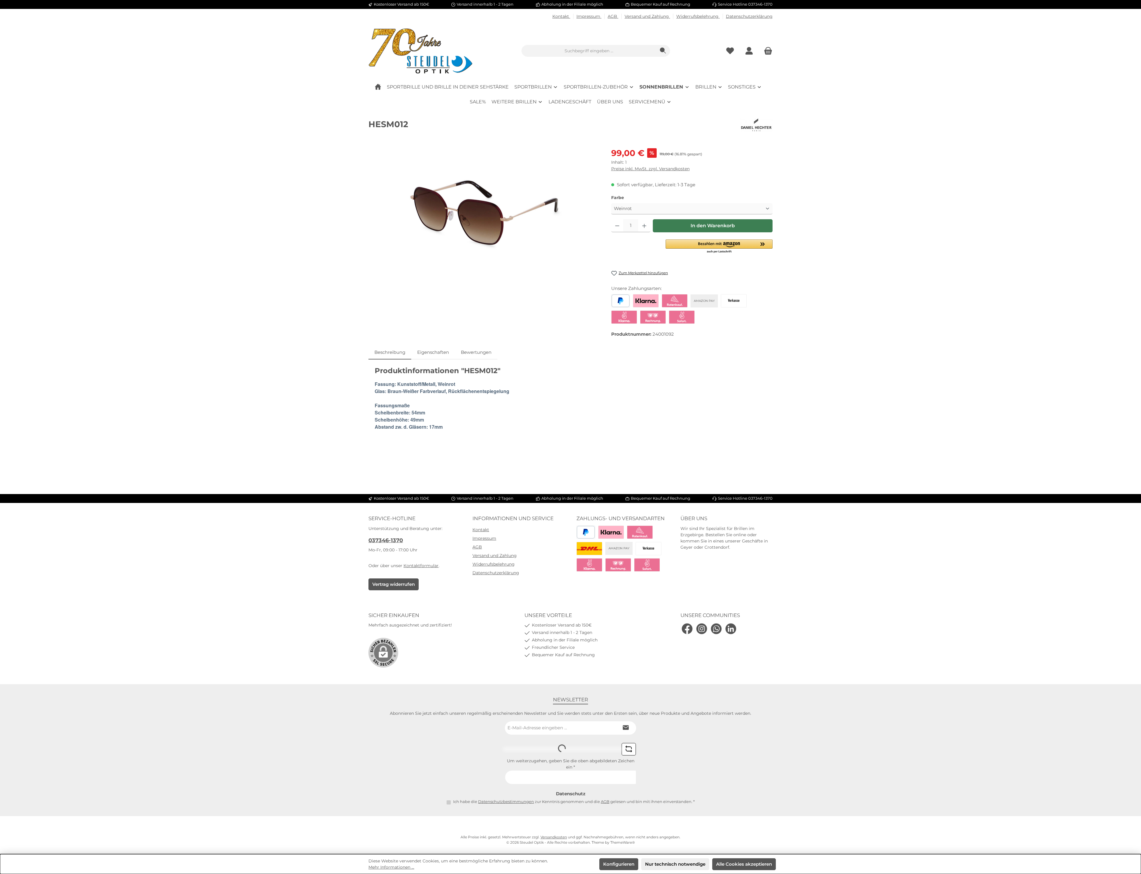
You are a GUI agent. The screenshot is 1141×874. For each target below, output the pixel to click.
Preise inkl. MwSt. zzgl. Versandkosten (650, 168)
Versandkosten (553, 837)
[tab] (389, 352)
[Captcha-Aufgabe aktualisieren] (629, 749)
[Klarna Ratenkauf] (675, 300)
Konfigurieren (618, 864)
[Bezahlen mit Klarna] (646, 300)
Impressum (588, 16)
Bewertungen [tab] (476, 352)
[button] (719, 246)
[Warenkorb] (766, 51)
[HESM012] (483, 210)
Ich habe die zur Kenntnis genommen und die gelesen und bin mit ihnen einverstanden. (574, 801)
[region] (484, 210)
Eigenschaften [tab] (433, 352)
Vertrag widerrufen (393, 584)
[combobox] (588, 51)
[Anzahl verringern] (617, 225)
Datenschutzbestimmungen (506, 801)
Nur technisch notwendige (675, 864)
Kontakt (561, 16)
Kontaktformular (421, 565)
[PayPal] (620, 300)
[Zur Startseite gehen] (420, 51)
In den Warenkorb (713, 225)
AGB (613, 16)
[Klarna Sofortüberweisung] (682, 317)
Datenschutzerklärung (749, 16)
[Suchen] (663, 51)
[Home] (378, 87)
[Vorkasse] (734, 300)
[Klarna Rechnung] (653, 317)
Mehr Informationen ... (391, 867)
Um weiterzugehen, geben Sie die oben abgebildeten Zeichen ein (570, 764)
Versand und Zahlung (647, 16)
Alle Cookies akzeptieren (744, 864)
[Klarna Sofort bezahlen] (624, 317)
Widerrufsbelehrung (698, 16)
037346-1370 (385, 540)
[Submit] (625, 728)
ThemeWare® (622, 842)
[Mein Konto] (749, 51)
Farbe (630, 197)
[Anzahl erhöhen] (644, 225)
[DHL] (589, 548)
